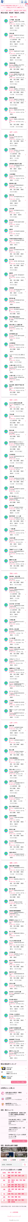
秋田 (16, 1175)
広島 (9, 1193)
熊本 (23, 1200)
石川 (23, 1184)
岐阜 (19, 1186)
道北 (16, 1172)
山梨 (9, 1184)
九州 (4, 1200)
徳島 (12, 1197)
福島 (9, 1177)
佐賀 (12, 1200)
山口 (16, 1193)
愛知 (16, 1186)
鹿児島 (13, 1201)
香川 (9, 1197)
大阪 (9, 1189)
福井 (9, 1186)
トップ (2, 10)
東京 (9, 1180)
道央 (9, 1172)
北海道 (4, 1172)
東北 (4, 1175)
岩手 (12, 1175)
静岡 (12, 1186)
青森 (9, 1175)
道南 (12, 1172)
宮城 (19, 1175)
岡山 (12, 1193)
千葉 (20, 1180)
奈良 (23, 1189)
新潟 (16, 1184)
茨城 (24, 1180)
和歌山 (9, 1191)
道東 (19, 1172)
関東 (4, 1180)
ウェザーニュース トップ (14, 1216)
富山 (19, 1184)
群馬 (12, 1182)
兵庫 (12, 1189)
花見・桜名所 (9, 10)
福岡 (9, 1200)
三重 (23, 1186)
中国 (4, 1194)
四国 (4, 1197)
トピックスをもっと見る (19, 1141)
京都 (16, 1189)
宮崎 (9, 1201)
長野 (12, 1184)
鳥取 (23, 1193)
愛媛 (16, 1197)
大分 (19, 1200)
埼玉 (17, 1180)
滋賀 (19, 1189)
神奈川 (13, 1180)
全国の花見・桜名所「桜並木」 (20, 10)
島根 (19, 1193)
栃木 (9, 1182)
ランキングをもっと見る (18, 1082)
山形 (23, 1175)
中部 (4, 1184)
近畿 (4, 1189)
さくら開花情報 (14, 1212)
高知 (19, 1197)
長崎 (16, 1200)
